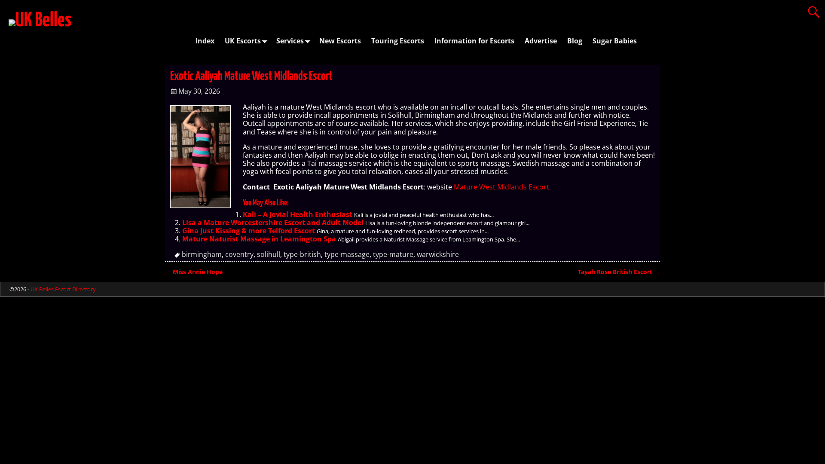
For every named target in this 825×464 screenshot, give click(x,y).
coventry (239, 254)
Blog (574, 41)
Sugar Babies (615, 41)
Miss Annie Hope (194, 272)
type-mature (393, 254)
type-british (302, 254)
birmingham (202, 254)
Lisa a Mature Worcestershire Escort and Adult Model (273, 222)
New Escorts (340, 41)
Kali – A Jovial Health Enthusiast (297, 214)
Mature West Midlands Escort (501, 187)
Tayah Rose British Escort (619, 272)
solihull (268, 254)
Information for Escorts (474, 41)
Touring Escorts (397, 41)
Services (290, 41)
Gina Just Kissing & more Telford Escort (248, 230)
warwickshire (438, 254)
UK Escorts (243, 41)
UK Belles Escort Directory (63, 289)
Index (205, 41)
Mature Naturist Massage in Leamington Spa (259, 239)
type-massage (347, 254)
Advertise (541, 41)
